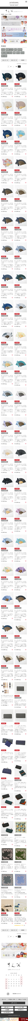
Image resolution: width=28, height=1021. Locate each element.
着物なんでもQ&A (22, 999)
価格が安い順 (5, 60)
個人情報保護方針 (7, 1012)
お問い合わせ (14, 1002)
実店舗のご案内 (12, 999)
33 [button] (16, 66)
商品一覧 (4, 999)
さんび (6, 14)
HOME (2, 14)
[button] (19, 66)
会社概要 (7, 1009)
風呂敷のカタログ (17, 993)
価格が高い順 (14, 60)
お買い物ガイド (7, 1007)
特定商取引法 (20, 1009)
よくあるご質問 (21, 1007)
